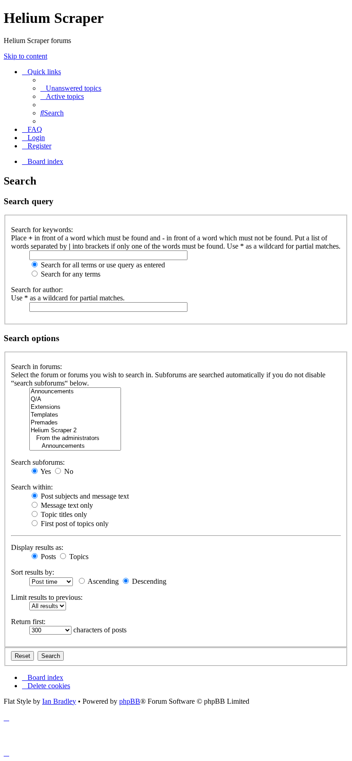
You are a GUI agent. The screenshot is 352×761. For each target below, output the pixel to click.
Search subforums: (38, 462)
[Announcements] (75, 392)
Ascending (102, 581)
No (67, 471)
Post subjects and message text (84, 496)
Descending (148, 581)
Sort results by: (32, 572)
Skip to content (25, 56)
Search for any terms (69, 274)
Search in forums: (36, 366)
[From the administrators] (75, 438)
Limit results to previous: (46, 597)
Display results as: (37, 547)
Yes (45, 471)
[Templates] (75, 415)
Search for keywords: (42, 230)
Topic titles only (63, 514)
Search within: (32, 487)
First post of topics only (74, 523)
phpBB (129, 701)
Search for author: (37, 290)
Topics (77, 556)
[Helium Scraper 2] (75, 431)
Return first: (28, 621)
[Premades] (75, 423)
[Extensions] (75, 407)
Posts (47, 556)
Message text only (66, 505)
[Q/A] (75, 399)
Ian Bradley (59, 701)
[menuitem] (70, 88)
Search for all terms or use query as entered (102, 265)
